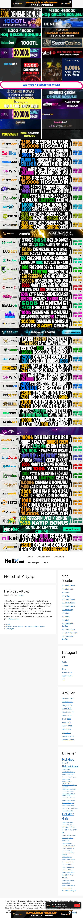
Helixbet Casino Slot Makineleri (70, 808)
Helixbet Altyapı (17, 591)
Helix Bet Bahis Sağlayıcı (68, 772)
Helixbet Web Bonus (67, 864)
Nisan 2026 (67, 709)
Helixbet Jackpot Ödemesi (69, 835)
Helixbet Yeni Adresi (67, 876)
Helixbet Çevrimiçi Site (68, 880)
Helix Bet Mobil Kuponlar (68, 845)
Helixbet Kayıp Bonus (67, 838)
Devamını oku (14, 619)
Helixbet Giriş (59, 557)
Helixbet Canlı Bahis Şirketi (69, 789)
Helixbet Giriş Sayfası (67, 824)
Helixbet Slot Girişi (67, 851)
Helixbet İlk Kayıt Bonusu (68, 885)
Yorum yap (10, 629)
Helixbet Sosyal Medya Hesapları (68, 853)
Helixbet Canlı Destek (67, 791)
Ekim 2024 (66, 729)
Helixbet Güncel (68, 603)
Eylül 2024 (66, 733)
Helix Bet (65, 596)
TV (63, 679)
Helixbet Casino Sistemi (68, 805)
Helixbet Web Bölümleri (68, 867)
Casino (8, 624)
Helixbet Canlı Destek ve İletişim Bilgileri (31, 626)
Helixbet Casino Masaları (68, 800)
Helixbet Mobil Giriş (67, 843)
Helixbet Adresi (68, 586)
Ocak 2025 (66, 719)
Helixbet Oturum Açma (68, 848)
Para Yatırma (67, 676)
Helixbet (30, 557)
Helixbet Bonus (66, 779)
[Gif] (41, 233)
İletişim (45, 563)
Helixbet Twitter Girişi (67, 862)
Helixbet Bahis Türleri (67, 774)
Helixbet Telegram (67, 857)
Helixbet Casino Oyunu (68, 803)
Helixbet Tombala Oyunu (68, 859)
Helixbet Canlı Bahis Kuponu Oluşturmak (69, 785)
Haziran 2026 (67, 702)
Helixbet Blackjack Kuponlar (69, 777)
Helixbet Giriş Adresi (67, 822)
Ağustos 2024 (68, 736)
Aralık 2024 (66, 722)
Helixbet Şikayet (33, 563)
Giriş (64, 669)
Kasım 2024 (67, 726)
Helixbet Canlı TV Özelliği (68, 798)
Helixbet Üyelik (66, 883)
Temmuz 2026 (68, 698)
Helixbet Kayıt (65, 840)
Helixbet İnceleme (43, 557)
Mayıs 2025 (67, 716)
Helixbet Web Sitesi (67, 870)
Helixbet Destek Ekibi (67, 810)
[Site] (41, 143)
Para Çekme (67, 672)
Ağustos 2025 (67, 712)
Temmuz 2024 (68, 740)
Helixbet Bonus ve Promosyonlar (66, 782)
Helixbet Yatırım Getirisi (68, 872)
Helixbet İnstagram (70, 633)
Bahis (64, 662)
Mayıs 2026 (67, 705)
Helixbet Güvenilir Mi (69, 831)
